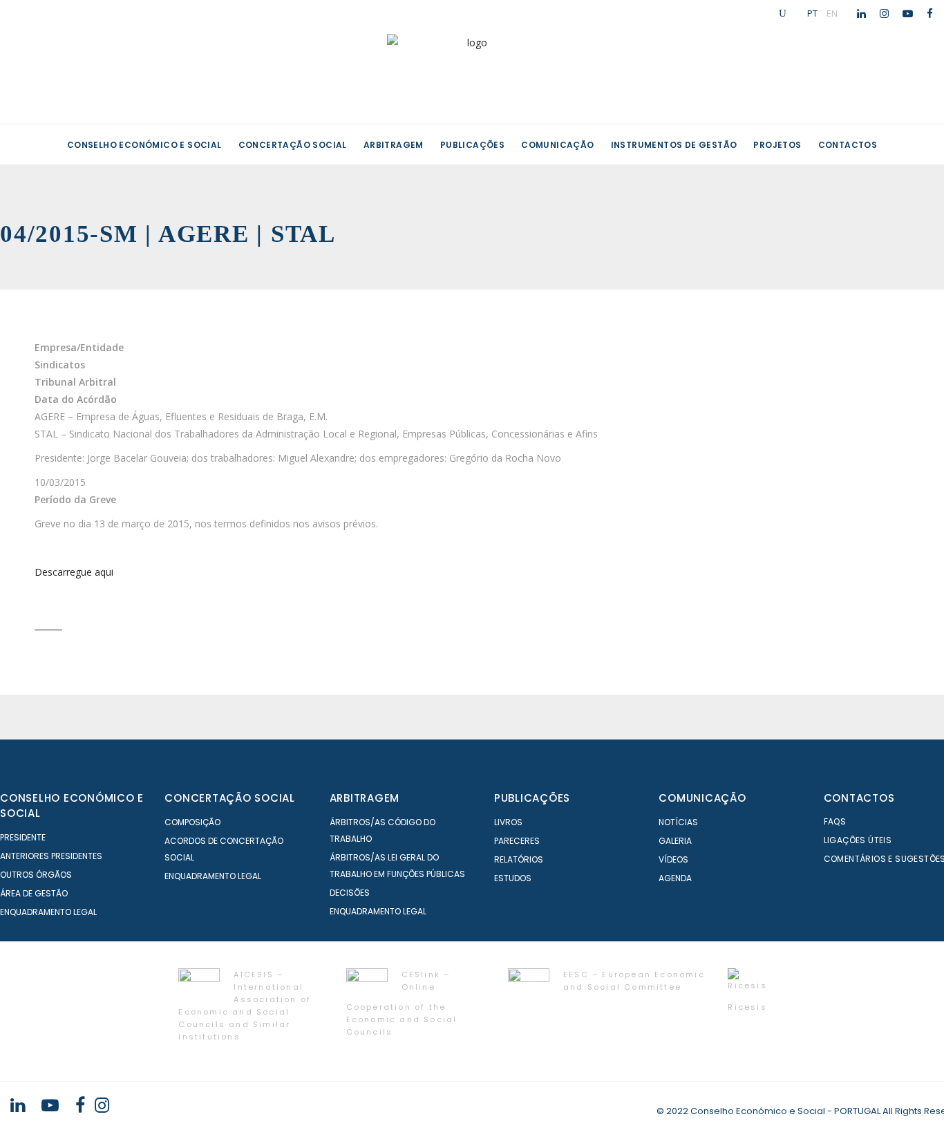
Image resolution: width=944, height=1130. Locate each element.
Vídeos (673, 859)
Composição (192, 822)
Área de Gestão (34, 893)
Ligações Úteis (858, 840)
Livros (508, 822)
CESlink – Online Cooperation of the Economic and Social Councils (401, 1003)
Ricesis (747, 1007)
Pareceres (517, 841)
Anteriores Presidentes (51, 856)
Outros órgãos (36, 875)
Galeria (675, 841)
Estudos (512, 878)
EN (832, 13)
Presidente (23, 837)
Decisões (350, 892)
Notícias (678, 822)
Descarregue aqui (74, 571)
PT (812, 13)
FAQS (835, 821)
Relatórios (518, 859)
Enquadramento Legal (48, 912)
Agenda (675, 878)
